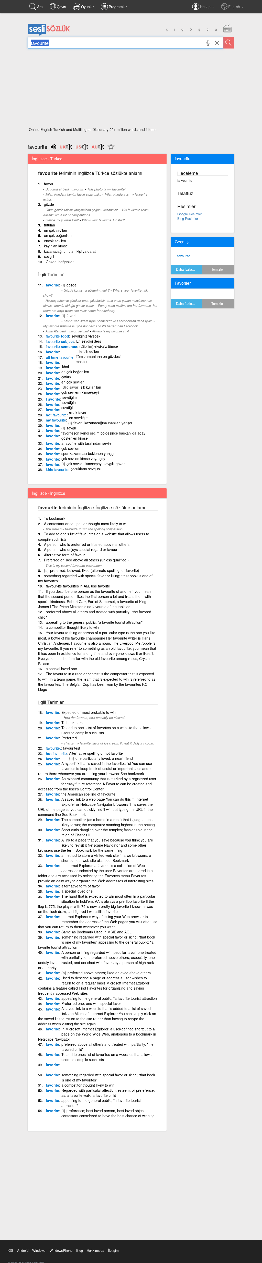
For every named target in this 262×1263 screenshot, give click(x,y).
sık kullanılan (91, 387)
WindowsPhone (61, 1250)
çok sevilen (70, 448)
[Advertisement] (131, 89)
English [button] (234, 6)
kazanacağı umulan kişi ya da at (70, 251)
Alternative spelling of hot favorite (96, 753)
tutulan (49, 224)
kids (57, 469)
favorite (52, 284)
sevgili (49, 256)
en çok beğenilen (58, 235)
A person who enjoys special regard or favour (80, 549)
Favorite (53, 399)
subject (60, 341)
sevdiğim (69, 397)
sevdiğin (69, 402)
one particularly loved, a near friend (104, 758)
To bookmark (54, 518)
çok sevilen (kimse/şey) (80, 392)
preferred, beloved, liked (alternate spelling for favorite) (94, 570)
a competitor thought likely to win (72, 627)
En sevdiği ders (88, 341)
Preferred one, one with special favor (91, 1003)
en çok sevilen (55, 230)
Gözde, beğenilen (60, 261)
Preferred (69, 737)
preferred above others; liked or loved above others (109, 972)
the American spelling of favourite (88, 794)
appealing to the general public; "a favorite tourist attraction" (94, 622)
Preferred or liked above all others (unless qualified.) (86, 559)
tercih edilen (89, 351)
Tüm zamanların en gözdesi (98, 356)
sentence (61, 346)
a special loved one (61, 668)
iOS (10, 1250)
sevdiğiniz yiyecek (85, 336)
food (57, 336)
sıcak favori (78, 412)
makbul (82, 361)
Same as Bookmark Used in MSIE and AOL (96, 931)
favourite (183, 255)
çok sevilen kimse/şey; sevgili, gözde (96, 463)
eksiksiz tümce (106, 346)
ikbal (65, 366)
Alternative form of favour (64, 554)
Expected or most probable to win (88, 712)
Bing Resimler (187, 218)
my (56, 420)
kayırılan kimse (56, 245)
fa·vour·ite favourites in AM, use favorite (78, 585)
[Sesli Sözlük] (49, 34)
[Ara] (228, 43)
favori (48, 183)
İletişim (113, 1250)
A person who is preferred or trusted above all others (86, 544)
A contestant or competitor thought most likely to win (86, 523)
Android (22, 1250)
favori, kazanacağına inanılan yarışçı (102, 422)
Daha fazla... (185, 269)
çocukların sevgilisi (86, 468)
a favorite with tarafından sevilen (87, 443)
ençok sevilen (55, 240)
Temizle (217, 269)
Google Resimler (189, 213)
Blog (79, 1250)
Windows (39, 1250)
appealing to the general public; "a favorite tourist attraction (109, 998)
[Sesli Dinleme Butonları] (66, 148)
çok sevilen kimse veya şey (83, 458)
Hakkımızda (95, 1250)
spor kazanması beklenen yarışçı (87, 453)
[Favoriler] (110, 149)
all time (59, 357)
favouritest (71, 748)
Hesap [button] (206, 6)
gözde (49, 204)
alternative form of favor (80, 885)
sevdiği (67, 407)
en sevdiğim (79, 417)
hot (56, 414)
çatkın (66, 376)
